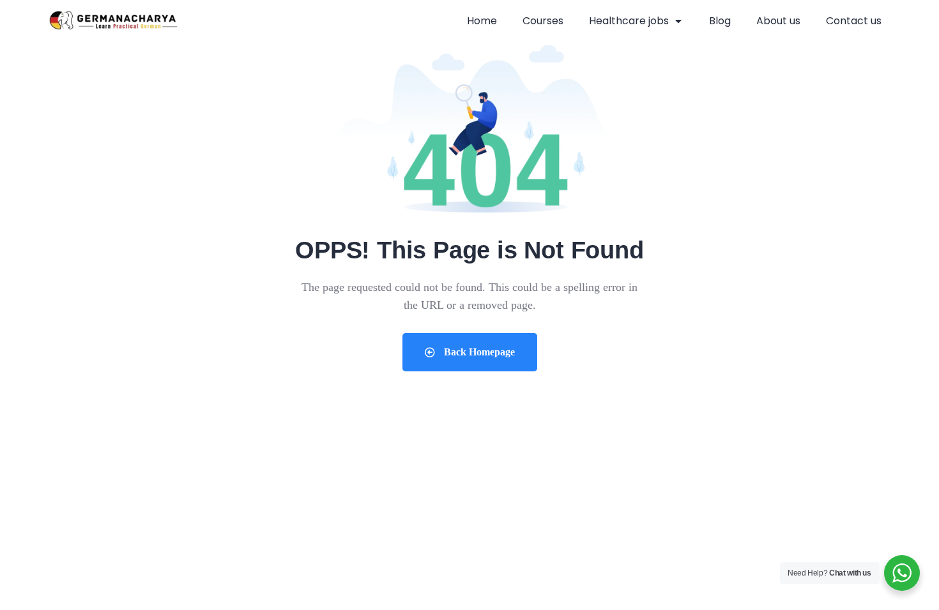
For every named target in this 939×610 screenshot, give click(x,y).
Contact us (854, 20)
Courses (543, 20)
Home (482, 20)
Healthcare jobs (629, 20)
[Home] (113, 21)
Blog (720, 20)
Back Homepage (478, 351)
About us (778, 20)
